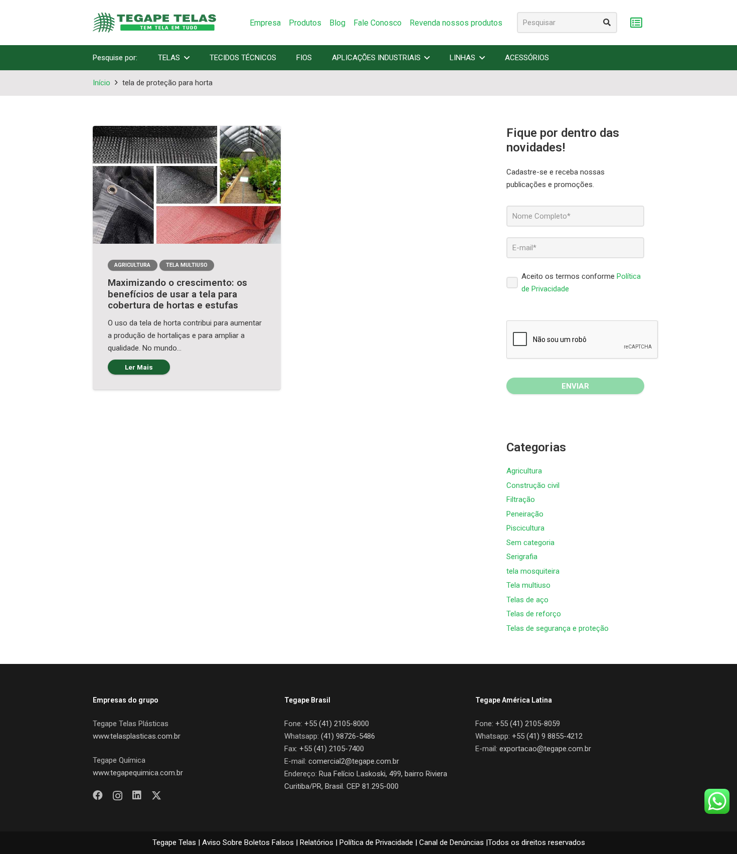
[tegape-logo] (154, 23)
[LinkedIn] (136, 795)
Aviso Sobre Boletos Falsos (248, 842)
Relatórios (316, 842)
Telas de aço (527, 599)
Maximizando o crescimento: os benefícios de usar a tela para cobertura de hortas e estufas (177, 294)
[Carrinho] (636, 23)
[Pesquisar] (606, 22)
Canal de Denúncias (451, 842)
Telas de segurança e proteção (557, 628)
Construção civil (533, 485)
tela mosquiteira (533, 571)
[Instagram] (117, 795)
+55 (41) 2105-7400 (331, 748)
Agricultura (524, 470)
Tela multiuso (528, 585)
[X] (156, 795)
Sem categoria (530, 542)
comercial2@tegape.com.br (353, 761)
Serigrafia (521, 556)
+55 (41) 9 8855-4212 (547, 736)
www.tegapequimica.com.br (138, 772)
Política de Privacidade (376, 842)
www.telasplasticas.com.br (136, 736)
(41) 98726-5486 (348, 736)
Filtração (520, 499)
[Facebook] (98, 795)
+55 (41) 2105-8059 (527, 723)
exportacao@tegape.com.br (545, 748)
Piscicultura (525, 528)
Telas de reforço (533, 613)
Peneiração (524, 514)
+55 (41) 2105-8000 (336, 723)
